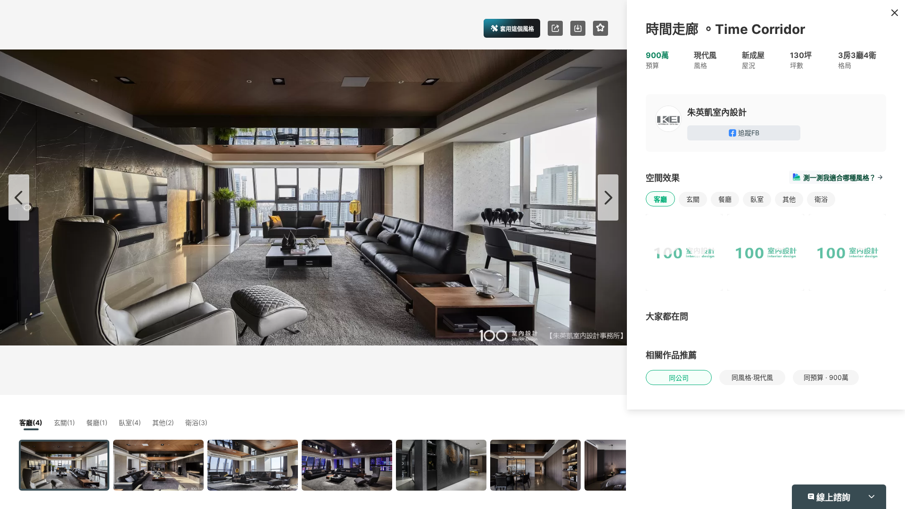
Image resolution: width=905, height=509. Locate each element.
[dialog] (452, 254)
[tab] (524, 163)
